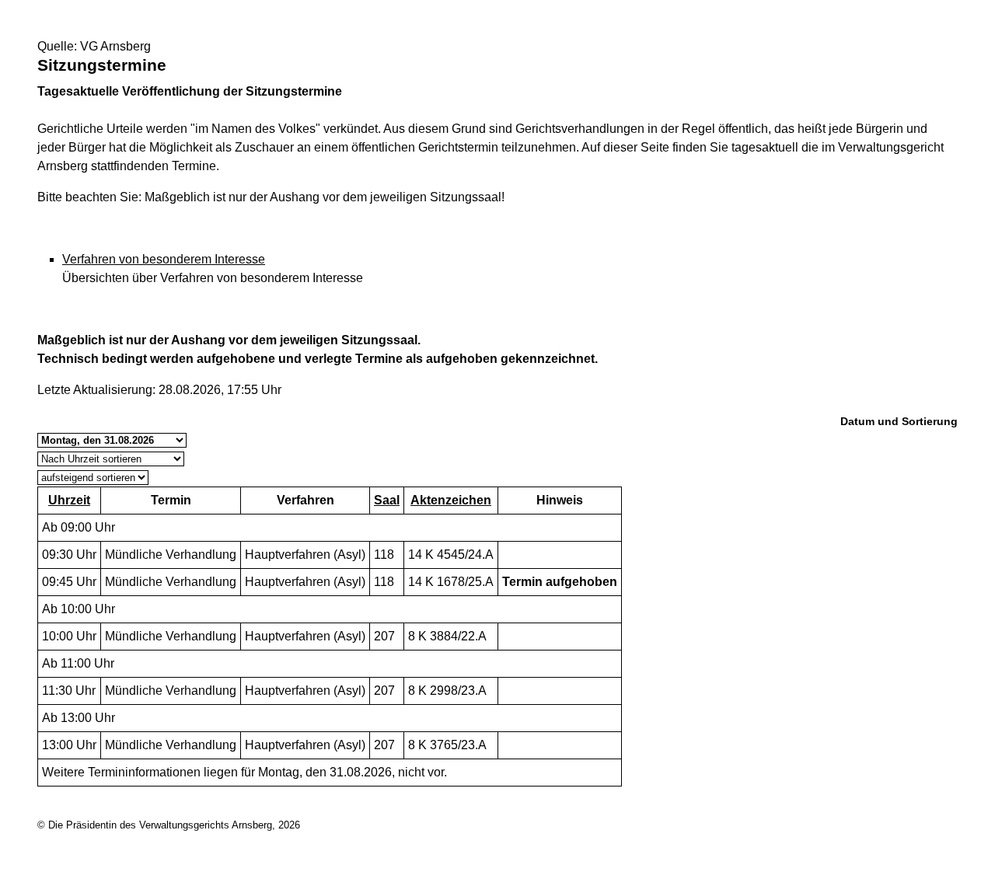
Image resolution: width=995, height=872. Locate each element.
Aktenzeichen (450, 500)
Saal (387, 500)
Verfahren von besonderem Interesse (163, 259)
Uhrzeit (69, 500)
